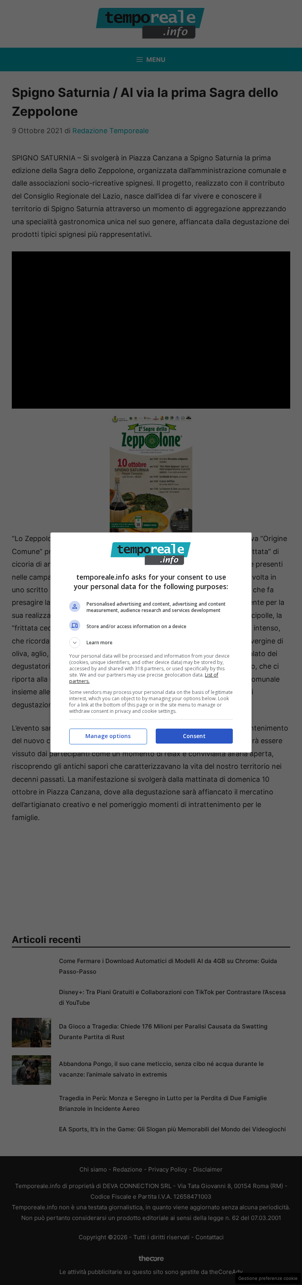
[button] (151, 642)
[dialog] (151, 642)
